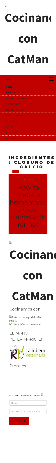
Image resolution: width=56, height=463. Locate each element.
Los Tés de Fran (15, 109)
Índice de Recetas (16, 92)
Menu (9, 79)
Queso (15, 171)
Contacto (12, 138)
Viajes (9, 127)
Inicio (9, 86)
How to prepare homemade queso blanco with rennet (28, 206)
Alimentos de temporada (20, 98)
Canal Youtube (14, 115)
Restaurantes (14, 121)
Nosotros (12, 132)
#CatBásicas (13, 104)
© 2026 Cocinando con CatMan (25, 395)
